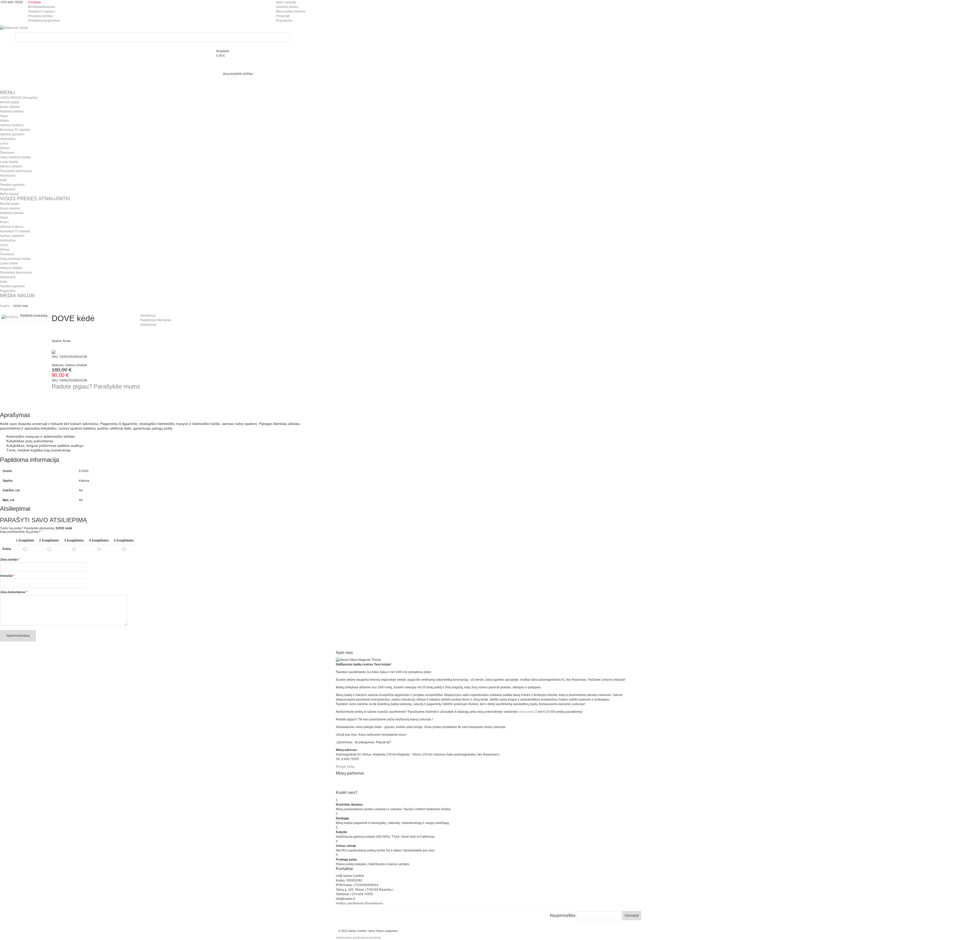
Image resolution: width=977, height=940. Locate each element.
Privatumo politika (40, 16)
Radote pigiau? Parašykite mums (96, 386)
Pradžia (4, 305)
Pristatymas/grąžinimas (44, 20)
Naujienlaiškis (563, 915)
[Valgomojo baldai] (14, 27)
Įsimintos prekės (287, 7)
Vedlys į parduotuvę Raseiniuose (359, 903)
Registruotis (284, 20)
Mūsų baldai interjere (290, 11)
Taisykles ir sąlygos (41, 11)
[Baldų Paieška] (285, 37)
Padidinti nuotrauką (33, 315)
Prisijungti (283, 16)
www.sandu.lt (528, 712)
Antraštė (6, 576)
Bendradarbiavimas (41, 7)
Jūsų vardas (9, 559)
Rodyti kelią (345, 766)
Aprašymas (148, 315)
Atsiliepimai (148, 324)
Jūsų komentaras (12, 592)
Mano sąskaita (286, 2)
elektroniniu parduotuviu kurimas (358, 937)
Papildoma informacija (155, 320)
